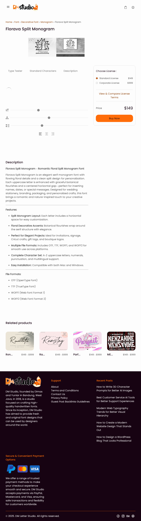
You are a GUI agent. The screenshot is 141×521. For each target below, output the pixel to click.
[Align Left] (41, 134)
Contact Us (58, 394)
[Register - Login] (133, 7)
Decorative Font (29, 22)
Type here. (40, 90)
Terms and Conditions (65, 390)
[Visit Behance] (128, 516)
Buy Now (114, 118)
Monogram (47, 22)
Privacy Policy (59, 398)
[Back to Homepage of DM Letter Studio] (67, 7)
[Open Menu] (8, 7)
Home (9, 22)
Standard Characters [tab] (43, 71)
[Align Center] (47, 134)
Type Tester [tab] (15, 71)
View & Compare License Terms (114, 95)
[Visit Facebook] (118, 516)
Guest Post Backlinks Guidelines (70, 401)
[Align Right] (53, 134)
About (55, 386)
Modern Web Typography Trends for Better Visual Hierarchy (112, 411)
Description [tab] (71, 71)
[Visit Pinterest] (133, 516)
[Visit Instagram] (123, 516)
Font (16, 22)
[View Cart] (125, 7)
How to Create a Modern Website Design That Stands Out (114, 426)
